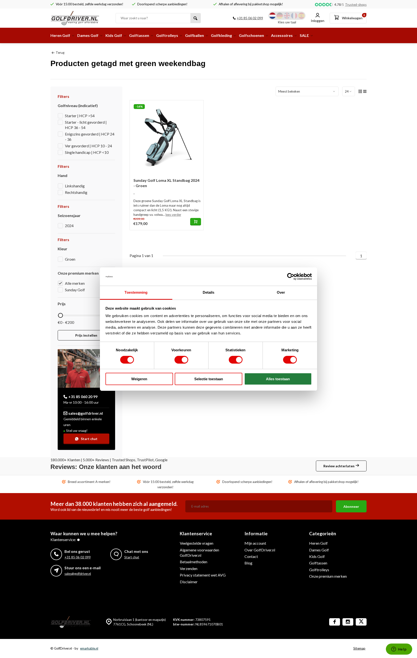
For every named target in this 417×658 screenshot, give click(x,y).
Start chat (89, 439)
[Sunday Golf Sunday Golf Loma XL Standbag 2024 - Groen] (167, 137)
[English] (287, 16)
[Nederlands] (272, 16)
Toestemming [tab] (136, 292)
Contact (251, 556)
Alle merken (75, 283)
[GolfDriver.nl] (79, 18)
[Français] (294, 16)
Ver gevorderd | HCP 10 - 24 (88, 145)
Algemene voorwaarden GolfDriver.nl (199, 552)
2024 (69, 225)
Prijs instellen (86, 335)
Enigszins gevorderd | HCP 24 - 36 (89, 137)
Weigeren (139, 379)
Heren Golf (60, 35)
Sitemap (359, 648)
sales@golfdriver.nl (85, 413)
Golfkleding (221, 35)
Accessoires (282, 35)
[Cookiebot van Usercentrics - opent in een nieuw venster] (291, 276)
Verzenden (188, 568)
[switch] (181, 360)
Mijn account (255, 543)
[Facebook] (334, 622)
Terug (60, 52)
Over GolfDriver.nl (259, 550)
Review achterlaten (338, 466)
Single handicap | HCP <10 (87, 152)
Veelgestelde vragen (196, 543)
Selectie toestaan (208, 379)
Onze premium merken (328, 576)
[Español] (301, 16)
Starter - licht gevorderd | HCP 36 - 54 (86, 125)
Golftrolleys (167, 35)
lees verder (173, 215)
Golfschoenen (251, 35)
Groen (70, 259)
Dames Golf (87, 35)
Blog (248, 563)
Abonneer (351, 506)
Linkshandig (75, 185)
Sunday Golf (75, 289)
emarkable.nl (89, 648)
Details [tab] (209, 292)
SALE (304, 35)
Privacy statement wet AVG (203, 575)
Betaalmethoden (193, 561)
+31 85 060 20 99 (82, 396)
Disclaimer (189, 581)
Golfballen (194, 35)
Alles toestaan (278, 379)
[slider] (60, 315)
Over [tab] (281, 292)
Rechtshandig (76, 192)
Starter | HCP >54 (80, 115)
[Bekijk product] (195, 221)
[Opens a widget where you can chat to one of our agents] (399, 650)
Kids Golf (113, 35)
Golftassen (139, 35)
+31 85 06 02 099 (250, 18)
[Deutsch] (280, 16)
